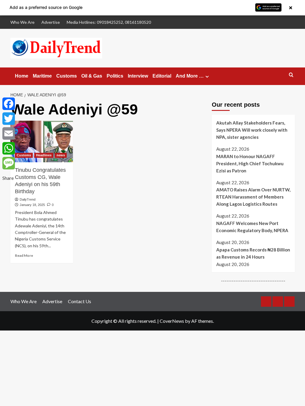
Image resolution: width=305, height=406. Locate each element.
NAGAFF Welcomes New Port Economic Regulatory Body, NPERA (252, 227)
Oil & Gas (91, 75)
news (61, 155)
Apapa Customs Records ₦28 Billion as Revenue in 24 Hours (253, 253)
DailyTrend (27, 199)
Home (21, 75)
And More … (190, 75)
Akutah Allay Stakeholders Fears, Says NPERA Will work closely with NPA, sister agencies (251, 130)
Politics (115, 75)
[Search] (291, 75)
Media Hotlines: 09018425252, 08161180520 (109, 22)
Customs (66, 75)
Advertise (50, 22)
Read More (24, 255)
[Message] (8, 163)
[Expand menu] (207, 76)
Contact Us (79, 301)
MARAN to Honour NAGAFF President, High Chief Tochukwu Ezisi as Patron (250, 163)
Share (8, 178)
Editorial (161, 75)
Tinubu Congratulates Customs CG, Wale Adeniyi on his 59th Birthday (40, 180)
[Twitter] (8, 118)
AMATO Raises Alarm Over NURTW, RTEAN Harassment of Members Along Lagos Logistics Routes (253, 197)
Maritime (42, 75)
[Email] (8, 133)
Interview (138, 75)
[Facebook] (8, 103)
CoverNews (172, 321)
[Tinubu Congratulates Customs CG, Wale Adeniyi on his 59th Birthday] (41, 141)
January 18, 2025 (32, 205)
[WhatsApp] (8, 148)
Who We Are (22, 22)
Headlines (44, 155)
